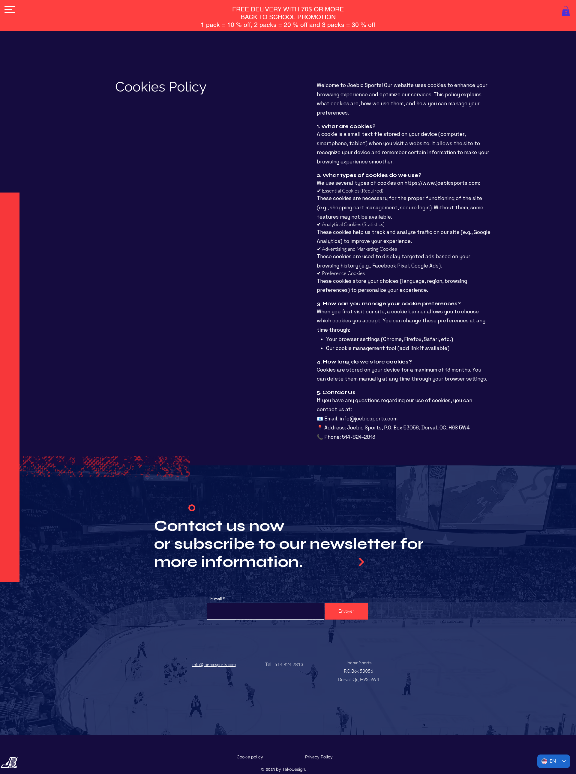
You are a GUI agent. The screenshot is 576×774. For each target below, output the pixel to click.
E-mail (216, 598)
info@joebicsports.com (369, 418)
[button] (9, 9)
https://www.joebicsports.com (441, 183)
